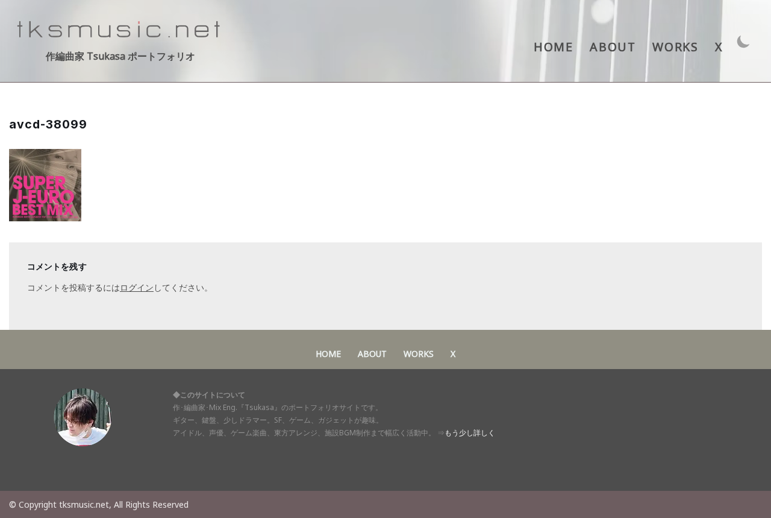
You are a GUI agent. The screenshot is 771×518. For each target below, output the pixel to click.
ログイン (137, 287)
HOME (553, 46)
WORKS (675, 46)
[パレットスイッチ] (743, 41)
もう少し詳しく (470, 432)
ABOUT (612, 46)
